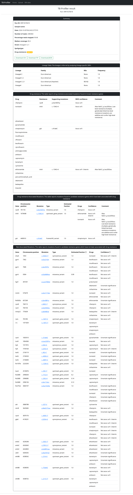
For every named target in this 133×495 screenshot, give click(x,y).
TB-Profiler (5, 2)
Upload (20, 3)
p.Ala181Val (45, 453)
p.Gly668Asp (46, 274)
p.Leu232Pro (46, 341)
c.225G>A (45, 349)
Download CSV (21, 58)
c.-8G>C (44, 352)
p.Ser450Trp (41, 210)
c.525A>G (45, 419)
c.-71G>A (45, 375)
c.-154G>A (40, 214)
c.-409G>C (45, 356)
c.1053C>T (45, 256)
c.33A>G (44, 345)
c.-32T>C (44, 404)
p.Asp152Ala (46, 386)
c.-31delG (45, 338)
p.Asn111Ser (46, 293)
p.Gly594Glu (46, 308)
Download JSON (46, 58)
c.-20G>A (45, 378)
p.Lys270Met (46, 282)
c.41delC (39, 238)
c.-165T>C (45, 319)
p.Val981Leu (46, 449)
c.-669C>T (45, 416)
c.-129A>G (45, 364)
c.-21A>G (45, 456)
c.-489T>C (45, 360)
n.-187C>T (45, 323)
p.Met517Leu (46, 408)
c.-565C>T (45, 442)
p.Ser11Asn (45, 382)
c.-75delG (45, 468)
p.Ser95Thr (45, 267)
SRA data (28, 3)
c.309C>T (45, 304)
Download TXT (33, 58)
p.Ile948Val (45, 312)
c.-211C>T (45, 479)
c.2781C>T (45, 445)
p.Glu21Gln (45, 260)
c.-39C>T (44, 371)
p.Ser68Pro (45, 300)
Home (14, 3)
